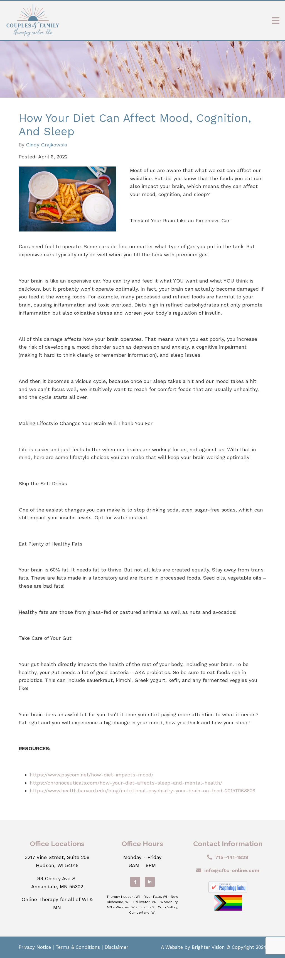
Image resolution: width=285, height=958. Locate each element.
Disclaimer (116, 947)
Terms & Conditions (78, 947)
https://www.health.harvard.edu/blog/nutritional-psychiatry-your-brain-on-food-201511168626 (142, 790)
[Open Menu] (275, 20)
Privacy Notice (35, 947)
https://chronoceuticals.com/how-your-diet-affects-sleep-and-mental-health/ (126, 783)
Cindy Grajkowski (46, 144)
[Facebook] (135, 882)
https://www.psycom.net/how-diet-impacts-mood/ (92, 775)
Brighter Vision (208, 947)
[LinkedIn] (150, 882)
